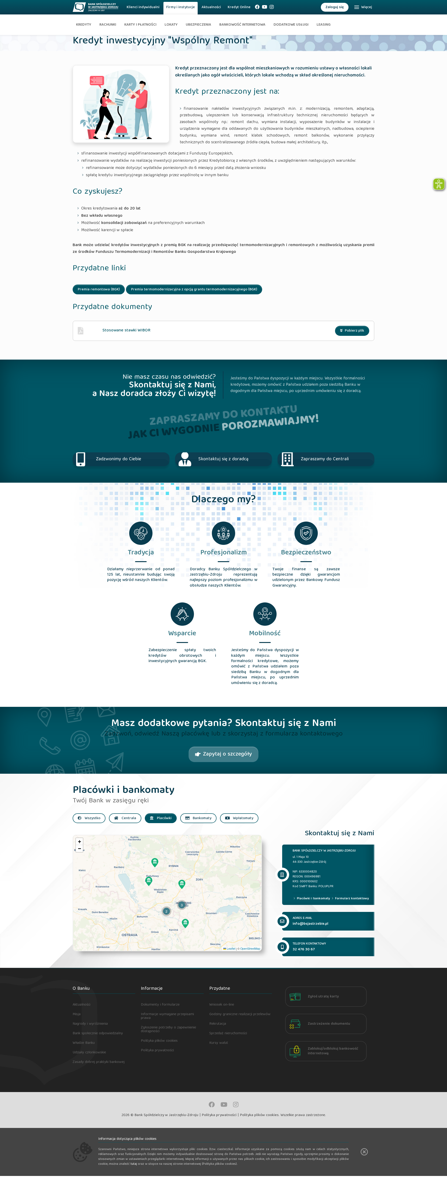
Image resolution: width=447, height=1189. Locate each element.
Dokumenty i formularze (160, 1005)
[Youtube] (264, 8)
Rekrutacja (217, 1024)
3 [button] (182, 905)
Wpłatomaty (242, 818)
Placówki (164, 818)
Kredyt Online (239, 7)
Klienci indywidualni (143, 7)
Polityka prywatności (157, 1050)
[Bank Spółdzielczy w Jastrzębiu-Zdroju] (95, 6)
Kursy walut (218, 1043)
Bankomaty (201, 818)
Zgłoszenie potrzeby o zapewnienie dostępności (168, 1029)
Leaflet (230, 948)
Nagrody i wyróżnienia (90, 1024)
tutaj (134, 1164)
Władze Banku (84, 1043)
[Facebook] (257, 8)
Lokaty (171, 25)
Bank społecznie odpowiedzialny (98, 1033)
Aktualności (211, 7)
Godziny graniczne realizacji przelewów (240, 1014)
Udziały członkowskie (89, 1053)
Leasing (324, 25)
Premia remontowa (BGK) (99, 289)
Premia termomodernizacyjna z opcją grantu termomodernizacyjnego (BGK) (194, 289)
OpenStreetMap (250, 948)
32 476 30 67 (304, 950)
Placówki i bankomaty (313, 898)
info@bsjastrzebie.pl (310, 924)
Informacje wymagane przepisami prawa (167, 1016)
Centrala (128, 818)
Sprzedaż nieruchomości (228, 1033)
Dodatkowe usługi (291, 25)
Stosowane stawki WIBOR (126, 330)
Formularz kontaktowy (351, 898)
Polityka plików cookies (159, 1041)
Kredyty (83, 25)
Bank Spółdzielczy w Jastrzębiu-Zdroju (166, 1115)
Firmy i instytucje (180, 7)
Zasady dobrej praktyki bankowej (99, 1062)
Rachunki (107, 25)
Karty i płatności (140, 25)
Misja (77, 1014)
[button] (154, 862)
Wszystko (92, 818)
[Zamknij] (364, 1152)
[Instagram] (271, 8)
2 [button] (166, 911)
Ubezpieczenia (198, 25)
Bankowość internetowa (242, 25)
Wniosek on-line (221, 1005)
